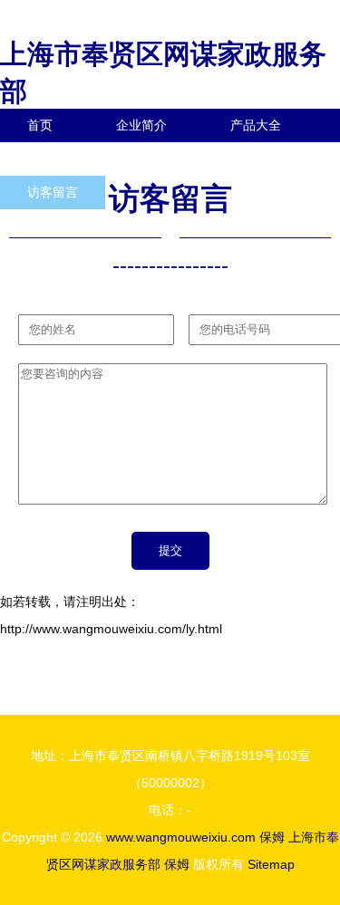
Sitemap (271, 864)
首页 (40, 125)
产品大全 (255, 125)
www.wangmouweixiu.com (181, 837)
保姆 (272, 837)
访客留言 (52, 192)
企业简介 (141, 125)
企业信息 (166, 158)
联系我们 (52, 158)
